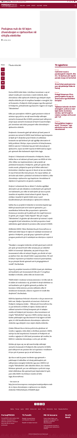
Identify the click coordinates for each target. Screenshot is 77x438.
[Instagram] (70, 1)
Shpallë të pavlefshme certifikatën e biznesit (28, 419)
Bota (56, 105)
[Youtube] (74, 1)
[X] (72, 1)
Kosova (57, 92)
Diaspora (57, 121)
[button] (75, 5)
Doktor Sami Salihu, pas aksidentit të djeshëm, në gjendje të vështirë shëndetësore (51, 421)
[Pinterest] (3, 78)
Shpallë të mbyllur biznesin (29, 422)
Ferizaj (57, 70)
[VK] (3, 83)
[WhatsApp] (3, 87)
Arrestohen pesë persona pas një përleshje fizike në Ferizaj (65, 86)
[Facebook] (68, 1)
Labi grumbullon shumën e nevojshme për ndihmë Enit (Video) (51, 427)
